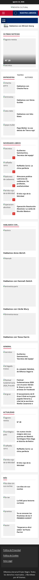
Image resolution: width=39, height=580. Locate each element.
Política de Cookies (11, 555)
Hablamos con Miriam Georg (21, 26)
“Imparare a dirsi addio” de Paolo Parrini (9, 530)
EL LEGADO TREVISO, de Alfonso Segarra (9, 371)
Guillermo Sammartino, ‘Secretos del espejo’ (9, 153)
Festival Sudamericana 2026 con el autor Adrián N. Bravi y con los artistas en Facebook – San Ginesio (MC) (9, 385)
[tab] (8, 76)
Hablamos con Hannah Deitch (17, 281)
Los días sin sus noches (9, 488)
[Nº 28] (19, 51)
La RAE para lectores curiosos (9, 502)
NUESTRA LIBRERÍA (28, 13)
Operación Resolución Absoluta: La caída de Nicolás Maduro (9, 209)
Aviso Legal (7, 561)
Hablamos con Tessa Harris (16, 337)
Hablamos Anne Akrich (14, 253)
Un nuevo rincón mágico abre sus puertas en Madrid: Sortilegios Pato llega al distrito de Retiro (9, 436)
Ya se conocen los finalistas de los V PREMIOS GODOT (9, 516)
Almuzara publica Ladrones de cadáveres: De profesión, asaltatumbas (9, 181)
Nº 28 (7, 60)
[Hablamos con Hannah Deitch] (19, 268)
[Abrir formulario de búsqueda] (10, 13)
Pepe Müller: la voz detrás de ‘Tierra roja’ (9, 129)
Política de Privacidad (12, 550)
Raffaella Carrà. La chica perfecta (9, 167)
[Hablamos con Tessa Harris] (19, 324)
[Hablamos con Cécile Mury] (19, 296)
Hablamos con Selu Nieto (9, 115)
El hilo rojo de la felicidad (9, 195)
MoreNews (30, 575)
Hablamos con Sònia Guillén (9, 101)
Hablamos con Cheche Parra (9, 87)
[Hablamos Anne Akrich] (19, 240)
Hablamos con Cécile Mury (16, 309)
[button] (3, 13)
